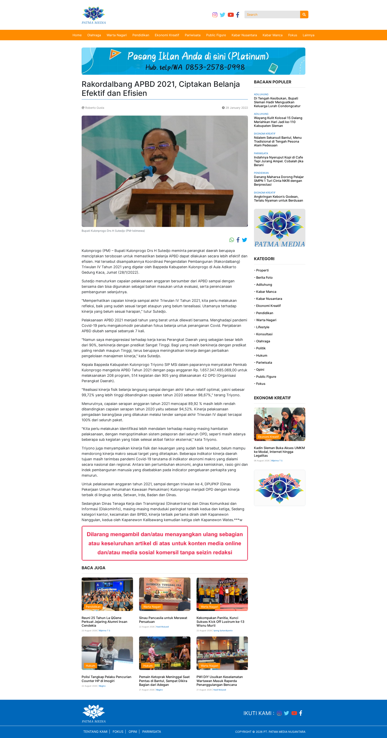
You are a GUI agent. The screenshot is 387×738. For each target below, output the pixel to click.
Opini (133, 732)
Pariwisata (193, 35)
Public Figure (216, 35)
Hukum (90, 665)
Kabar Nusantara (244, 35)
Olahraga (94, 35)
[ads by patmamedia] (193, 61)
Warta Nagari (117, 35)
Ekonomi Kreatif (167, 35)
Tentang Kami (95, 732)
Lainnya (308, 35)
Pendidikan (140, 35)
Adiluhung (261, 94)
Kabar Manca (273, 35)
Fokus (292, 35)
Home (77, 35)
